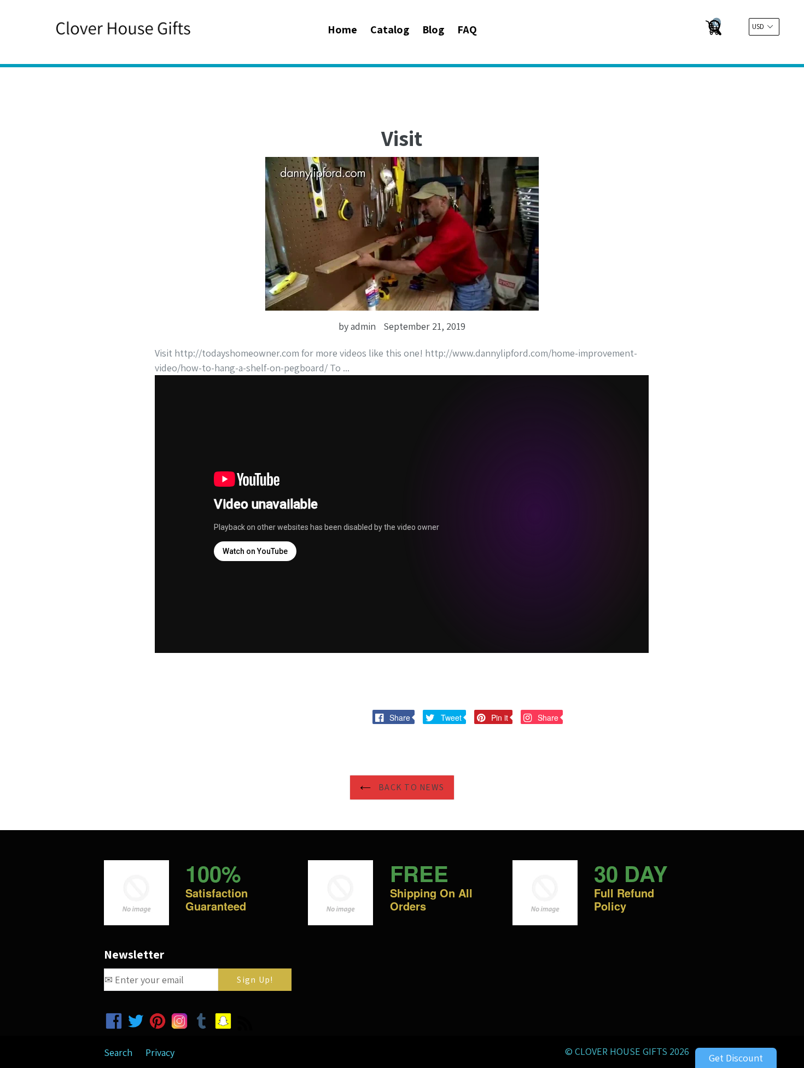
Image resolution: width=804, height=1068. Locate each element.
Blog (433, 29)
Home (342, 29)
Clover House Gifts (621, 1051)
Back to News (410, 787)
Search (118, 1052)
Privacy (159, 1052)
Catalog (389, 29)
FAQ (467, 29)
